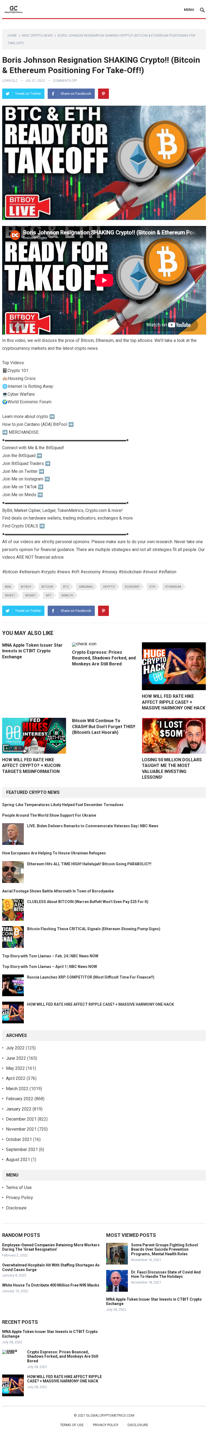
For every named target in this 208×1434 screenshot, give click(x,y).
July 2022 (15, 1048)
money (30, 595)
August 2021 (18, 1159)
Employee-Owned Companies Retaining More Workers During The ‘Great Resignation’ (51, 1247)
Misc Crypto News (37, 35)
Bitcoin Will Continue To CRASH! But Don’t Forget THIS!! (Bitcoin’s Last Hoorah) (103, 726)
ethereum (173, 587)
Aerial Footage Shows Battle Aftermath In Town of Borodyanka (58, 891)
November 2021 (21, 1129)
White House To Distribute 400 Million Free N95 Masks (50, 1285)
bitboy (26, 587)
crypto (109, 587)
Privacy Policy (19, 1197)
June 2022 (16, 1058)
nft (48, 595)
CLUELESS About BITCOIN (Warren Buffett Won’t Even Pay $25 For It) (87, 902)
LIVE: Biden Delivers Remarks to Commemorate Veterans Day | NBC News (92, 826)
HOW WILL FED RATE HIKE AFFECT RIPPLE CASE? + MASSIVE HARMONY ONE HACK (173, 702)
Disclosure (16, 1207)
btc (66, 587)
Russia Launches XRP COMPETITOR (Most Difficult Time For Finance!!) (90, 977)
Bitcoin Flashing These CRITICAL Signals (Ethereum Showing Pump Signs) (93, 929)
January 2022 (18, 1109)
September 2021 (22, 1149)
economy (132, 587)
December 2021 (21, 1119)
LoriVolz (10, 81)
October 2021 (19, 1139)
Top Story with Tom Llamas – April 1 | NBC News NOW (49, 966)
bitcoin (47, 587)
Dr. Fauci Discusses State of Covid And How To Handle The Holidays (166, 1274)
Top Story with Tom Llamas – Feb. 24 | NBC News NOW (50, 956)
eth (152, 587)
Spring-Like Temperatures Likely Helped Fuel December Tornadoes (62, 805)
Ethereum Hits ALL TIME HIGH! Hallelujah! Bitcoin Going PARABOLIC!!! (89, 864)
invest (10, 595)
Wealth (67, 595)
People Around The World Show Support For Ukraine (49, 815)
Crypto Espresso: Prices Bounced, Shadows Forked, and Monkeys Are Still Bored (104, 658)
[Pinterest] (103, 94)
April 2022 (15, 1078)
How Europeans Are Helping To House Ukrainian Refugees (54, 853)
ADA (8, 587)
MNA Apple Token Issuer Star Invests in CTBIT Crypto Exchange (32, 651)
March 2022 (17, 1088)
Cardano (86, 587)
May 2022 (15, 1068)
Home (12, 35)
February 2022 (19, 1098)
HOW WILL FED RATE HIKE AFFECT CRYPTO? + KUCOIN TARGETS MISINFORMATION (31, 765)
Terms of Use (19, 1187)
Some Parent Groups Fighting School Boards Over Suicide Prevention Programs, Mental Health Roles (164, 1249)
